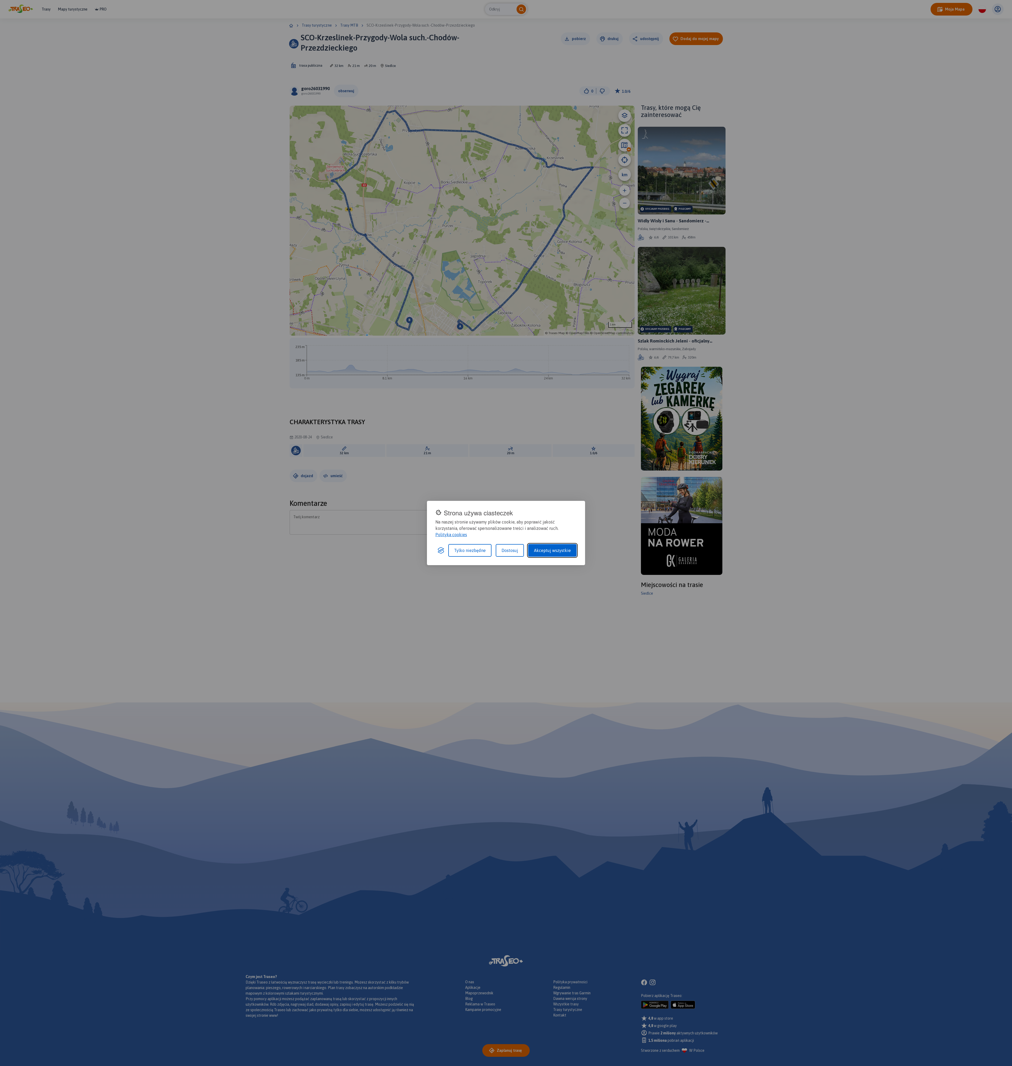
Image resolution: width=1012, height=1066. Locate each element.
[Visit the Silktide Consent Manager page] (441, 550)
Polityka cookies (451, 534)
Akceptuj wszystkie (552, 550)
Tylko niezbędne (470, 550)
